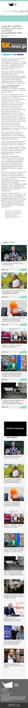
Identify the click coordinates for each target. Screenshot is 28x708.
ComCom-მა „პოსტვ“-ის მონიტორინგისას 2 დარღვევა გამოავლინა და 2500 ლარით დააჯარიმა (12, 620)
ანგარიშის (4, 159)
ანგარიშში (23, 193)
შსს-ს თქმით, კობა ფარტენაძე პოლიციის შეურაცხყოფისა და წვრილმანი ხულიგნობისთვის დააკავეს (13, 292)
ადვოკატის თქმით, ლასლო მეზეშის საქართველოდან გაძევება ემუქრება (14, 666)
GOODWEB (17, 705)
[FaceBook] (5, 54)
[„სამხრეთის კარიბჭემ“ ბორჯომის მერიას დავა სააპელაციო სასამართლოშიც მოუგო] (14, 45)
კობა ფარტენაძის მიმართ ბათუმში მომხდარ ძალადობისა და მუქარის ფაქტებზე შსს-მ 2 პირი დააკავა (12, 375)
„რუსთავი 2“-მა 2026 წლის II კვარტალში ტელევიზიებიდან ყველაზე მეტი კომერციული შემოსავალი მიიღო (13, 320)
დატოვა (17, 68)
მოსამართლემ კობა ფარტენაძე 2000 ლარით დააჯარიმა (12, 264)
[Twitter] (13, 54)
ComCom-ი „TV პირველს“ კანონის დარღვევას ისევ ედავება (11, 346)
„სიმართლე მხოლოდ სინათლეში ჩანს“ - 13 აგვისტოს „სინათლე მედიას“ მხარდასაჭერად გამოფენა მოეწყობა (13, 402)
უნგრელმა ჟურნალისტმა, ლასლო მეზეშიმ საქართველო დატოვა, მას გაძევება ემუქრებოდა (14, 596)
